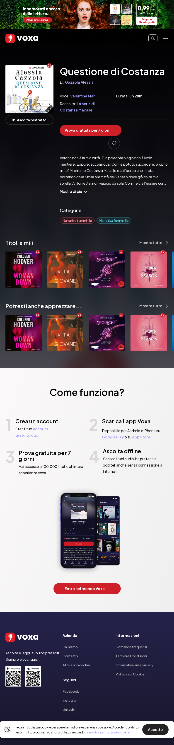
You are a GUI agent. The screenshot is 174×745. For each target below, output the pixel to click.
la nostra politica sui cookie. (108, 732)
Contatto (70, 656)
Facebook (71, 691)
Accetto (155, 729)
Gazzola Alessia (79, 82)
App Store (141, 437)
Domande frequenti (131, 647)
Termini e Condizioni (131, 656)
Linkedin (69, 709)
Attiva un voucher (76, 665)
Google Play (113, 437)
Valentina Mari (83, 96)
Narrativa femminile (77, 220)
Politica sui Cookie (130, 674)
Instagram (70, 700)
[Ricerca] (152, 38)
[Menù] (166, 38)
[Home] (15, 38)
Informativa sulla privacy (134, 665)
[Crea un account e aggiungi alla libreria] (114, 143)
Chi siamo (70, 647)
